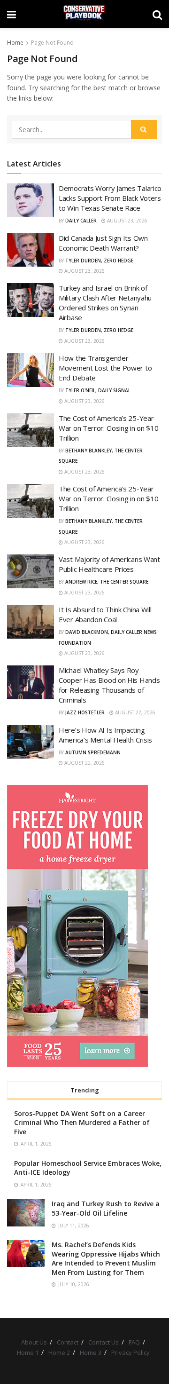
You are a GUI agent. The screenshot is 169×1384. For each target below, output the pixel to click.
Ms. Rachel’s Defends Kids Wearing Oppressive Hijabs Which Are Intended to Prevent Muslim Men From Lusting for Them (106, 1258)
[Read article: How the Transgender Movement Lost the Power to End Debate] (30, 370)
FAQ (134, 1342)
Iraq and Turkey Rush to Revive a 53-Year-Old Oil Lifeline (106, 1208)
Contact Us (103, 1342)
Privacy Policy (130, 1352)
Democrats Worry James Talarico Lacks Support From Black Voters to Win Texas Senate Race (110, 198)
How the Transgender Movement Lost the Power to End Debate (105, 367)
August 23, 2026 (126, 220)
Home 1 (27, 1352)
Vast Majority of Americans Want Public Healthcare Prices (109, 564)
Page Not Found (52, 43)
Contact (67, 1342)
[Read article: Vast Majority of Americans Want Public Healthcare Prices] (30, 571)
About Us (34, 1342)
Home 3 (90, 1352)
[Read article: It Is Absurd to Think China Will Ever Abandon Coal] (30, 622)
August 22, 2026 (134, 712)
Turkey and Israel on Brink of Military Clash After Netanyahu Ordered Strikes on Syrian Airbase (105, 302)
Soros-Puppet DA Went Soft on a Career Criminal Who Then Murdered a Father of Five (82, 1122)
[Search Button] (157, 14)
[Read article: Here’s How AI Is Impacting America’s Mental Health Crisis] (30, 742)
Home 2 (59, 1352)
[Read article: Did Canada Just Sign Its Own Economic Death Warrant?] (30, 250)
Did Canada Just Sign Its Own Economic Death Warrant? (103, 243)
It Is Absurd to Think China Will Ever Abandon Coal (105, 614)
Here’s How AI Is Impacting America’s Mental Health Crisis (105, 734)
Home (15, 43)
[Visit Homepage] (84, 14)
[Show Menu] (11, 14)
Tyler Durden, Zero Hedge (99, 260)
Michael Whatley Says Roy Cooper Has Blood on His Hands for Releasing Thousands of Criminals (109, 684)
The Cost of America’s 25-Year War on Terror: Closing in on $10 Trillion (108, 428)
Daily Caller (81, 220)
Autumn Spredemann (93, 752)
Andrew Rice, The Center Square (106, 581)
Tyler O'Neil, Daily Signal (98, 390)
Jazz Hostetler (85, 712)
